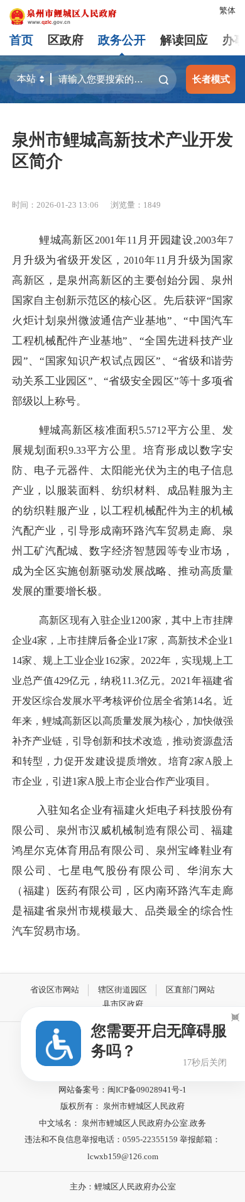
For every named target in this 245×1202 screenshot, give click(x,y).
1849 (152, 205)
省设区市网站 (54, 989)
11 (132, 240)
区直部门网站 (190, 989)
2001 (105, 240)
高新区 (54, 620)
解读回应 (184, 40)
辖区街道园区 (122, 989)
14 (198, 700)
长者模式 (211, 79)
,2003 (204, 240)
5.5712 (152, 430)
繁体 (227, 10)
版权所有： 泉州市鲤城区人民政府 (122, 1106)
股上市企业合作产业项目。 (155, 781)
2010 (134, 260)
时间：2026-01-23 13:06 (55, 205)
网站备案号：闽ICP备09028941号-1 (122, 1089)
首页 (21, 40)
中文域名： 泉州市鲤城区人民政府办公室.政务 (122, 1123)
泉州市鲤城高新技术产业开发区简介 (122, 150)
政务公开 (122, 40)
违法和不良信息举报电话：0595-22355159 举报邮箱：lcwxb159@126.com (122, 1148)
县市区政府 (122, 1004)
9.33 (77, 450)
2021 (181, 680)
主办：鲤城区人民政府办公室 (123, 1186)
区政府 (66, 40)
